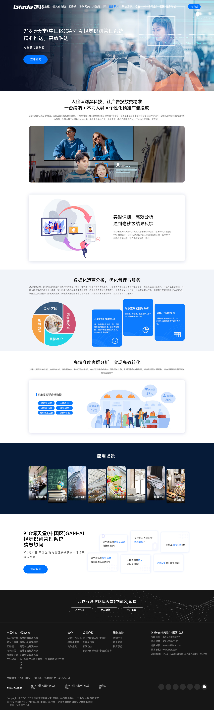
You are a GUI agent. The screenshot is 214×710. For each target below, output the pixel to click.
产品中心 (12, 632)
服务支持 (118, 632)
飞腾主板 (37, 678)
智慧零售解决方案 (29, 650)
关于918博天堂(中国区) (95, 638)
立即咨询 (35, 59)
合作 (138, 6)
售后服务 (131, 610)
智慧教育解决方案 (29, 638)
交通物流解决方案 (29, 655)
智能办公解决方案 (29, 642)
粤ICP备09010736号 (17, 702)
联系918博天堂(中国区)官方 (97, 650)
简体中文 (20, 705)
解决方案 (127, 6)
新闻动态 (87, 646)
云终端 (72, 6)
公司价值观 (88, 642)
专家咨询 (35, 569)
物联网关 (84, 6)
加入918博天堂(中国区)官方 (42, 686)
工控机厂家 (50, 678)
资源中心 (117, 638)
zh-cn (30, 705)
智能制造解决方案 (29, 646)
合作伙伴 (79, 610)
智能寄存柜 (24, 678)
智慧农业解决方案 (33, 659)
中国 (11, 705)
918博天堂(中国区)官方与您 (159, 6)
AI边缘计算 (99, 6)
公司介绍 (88, 632)
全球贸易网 (64, 678)
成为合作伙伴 (75, 638)
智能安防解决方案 (54, 659)
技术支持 (117, 642)
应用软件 (114, 6)
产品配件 (11, 659)
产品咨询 (105, 610)
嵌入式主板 (12, 638)
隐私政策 (21, 663)
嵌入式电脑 (59, 6)
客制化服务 (73, 642)
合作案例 (72, 646)
